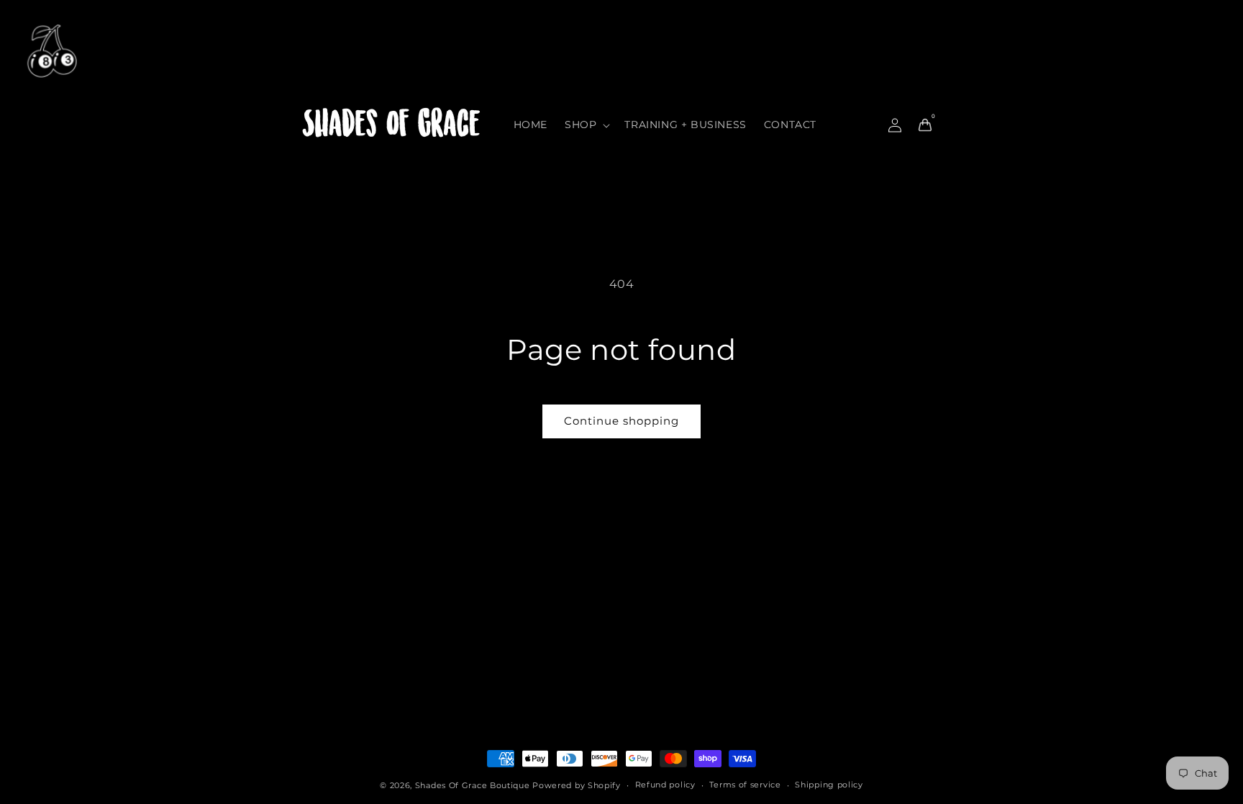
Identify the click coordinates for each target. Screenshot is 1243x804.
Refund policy (665, 785)
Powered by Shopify (576, 785)
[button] (586, 124)
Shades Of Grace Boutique (474, 785)
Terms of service (744, 785)
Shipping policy (829, 785)
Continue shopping (621, 421)
